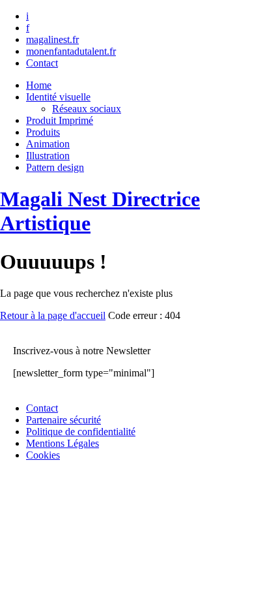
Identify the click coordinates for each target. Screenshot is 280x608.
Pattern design (55, 167)
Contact (42, 62)
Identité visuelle (58, 96)
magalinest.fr (52, 39)
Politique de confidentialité (80, 431)
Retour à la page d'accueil (52, 315)
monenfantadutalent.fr (71, 51)
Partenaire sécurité (63, 419)
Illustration (48, 155)
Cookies (43, 455)
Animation (48, 143)
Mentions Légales (62, 443)
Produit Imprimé (59, 120)
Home (38, 85)
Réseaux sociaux (86, 108)
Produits (43, 132)
